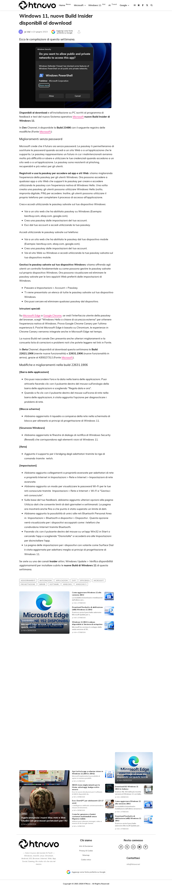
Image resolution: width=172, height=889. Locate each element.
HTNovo (86, 884)
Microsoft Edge (32, 315)
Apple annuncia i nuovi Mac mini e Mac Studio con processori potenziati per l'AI (44, 819)
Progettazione (28, 584)
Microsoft (78, 116)
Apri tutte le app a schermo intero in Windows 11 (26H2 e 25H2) (87, 772)
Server (42, 584)
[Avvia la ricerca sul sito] (151, 5)
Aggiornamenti (28, 580)
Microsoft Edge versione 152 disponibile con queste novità (44, 625)
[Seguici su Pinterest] (145, 847)
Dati (74, 580)
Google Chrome (52, 315)
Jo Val (27, 31)
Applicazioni (62, 580)
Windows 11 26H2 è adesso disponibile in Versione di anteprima (87, 623)
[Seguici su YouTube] (139, 847)
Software (54, 584)
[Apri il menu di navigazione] (134, 5)
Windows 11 (81, 584)
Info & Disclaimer (86, 846)
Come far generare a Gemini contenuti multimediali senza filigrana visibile (84, 816)
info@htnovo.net (133, 864)
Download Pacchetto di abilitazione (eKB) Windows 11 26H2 (87, 608)
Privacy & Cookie (86, 851)
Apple (24, 814)
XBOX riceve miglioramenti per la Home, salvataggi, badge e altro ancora (86, 787)
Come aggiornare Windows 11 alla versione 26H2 (128, 802)
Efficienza (85, 580)
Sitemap (86, 855)
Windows (67, 584)
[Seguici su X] (147, 5)
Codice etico (86, 859)
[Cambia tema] (139, 5)
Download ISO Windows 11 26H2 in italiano (126, 787)
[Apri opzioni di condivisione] (79, 32)
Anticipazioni (46, 580)
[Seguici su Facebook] (143, 5)
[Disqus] (66, 668)
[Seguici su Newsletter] (133, 847)
